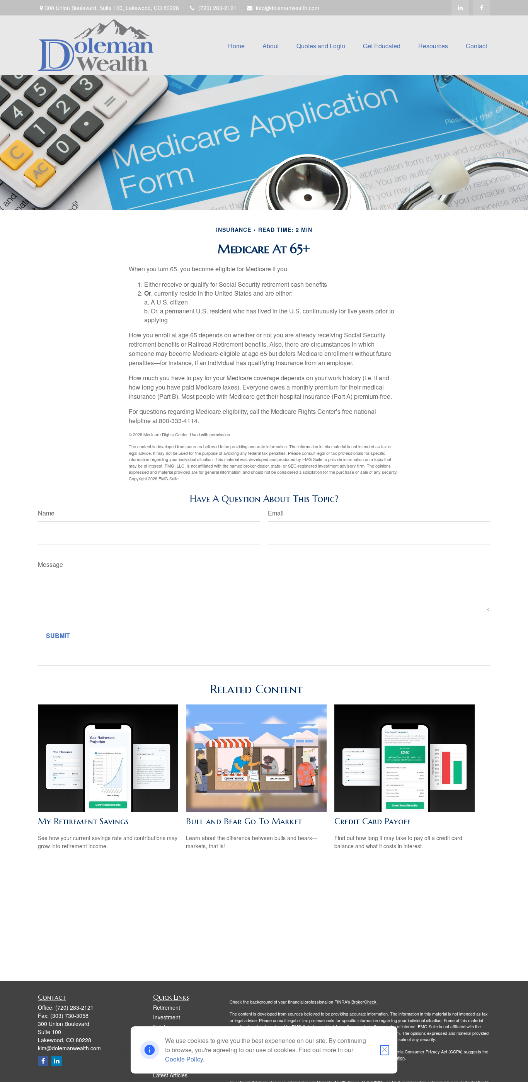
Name (46, 513)
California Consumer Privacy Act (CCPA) (424, 1051)
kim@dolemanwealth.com (69, 1048)
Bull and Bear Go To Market (244, 821)
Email (276, 513)
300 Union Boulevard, (112, 8)
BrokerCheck (363, 1002)
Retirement (166, 1007)
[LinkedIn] (460, 7)
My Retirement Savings (83, 821)
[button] (236, 45)
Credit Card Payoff (372, 821)
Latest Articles (170, 1075)
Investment (166, 1017)
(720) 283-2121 (217, 8)
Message (50, 564)
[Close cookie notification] (385, 1050)
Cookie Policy (184, 1059)
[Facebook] (481, 7)
